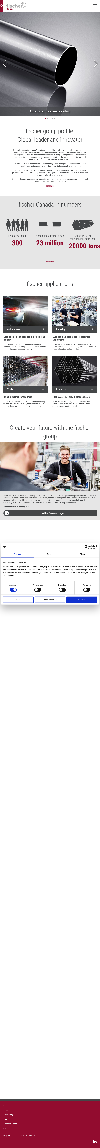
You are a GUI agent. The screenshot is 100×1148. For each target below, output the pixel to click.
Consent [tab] (17, 554)
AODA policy (8, 1114)
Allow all (81, 599)
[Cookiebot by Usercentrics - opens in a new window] (86, 547)
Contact (6, 1105)
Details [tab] (50, 554)
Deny (18, 599)
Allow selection (50, 599)
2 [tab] (47, 118)
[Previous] (4, 63)
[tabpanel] (50, 64)
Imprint (6, 1119)
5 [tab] (54, 118)
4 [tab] (52, 118)
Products (61, 389)
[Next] (96, 63)
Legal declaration (10, 1124)
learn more (50, 185)
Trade (10, 389)
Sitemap (6, 1128)
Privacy (6, 1110)
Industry (60, 329)
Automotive (13, 329)
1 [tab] (45, 118)
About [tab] (82, 554)
